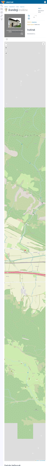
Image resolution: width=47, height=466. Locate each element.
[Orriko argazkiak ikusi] (29, 18)
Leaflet (37, 460)
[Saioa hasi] (1, 17)
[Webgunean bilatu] (1, 6)
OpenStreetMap (42, 460)
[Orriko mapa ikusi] (29, 16)
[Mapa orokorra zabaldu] (1, 10)
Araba (17, 6)
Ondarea (6, 6)
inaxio (39, 8)
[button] (25, 250)
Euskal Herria (12, 6)
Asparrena (22, 6)
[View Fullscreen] (6, 51)
